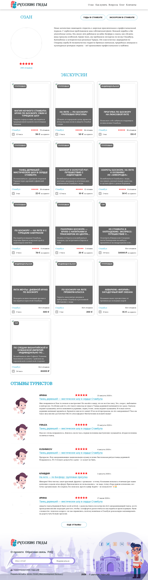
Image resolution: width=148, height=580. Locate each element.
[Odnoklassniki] (115, 544)
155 (133, 134)
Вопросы (113, 4)
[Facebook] (101, 544)
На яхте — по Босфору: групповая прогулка (63, 477)
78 (38, 252)
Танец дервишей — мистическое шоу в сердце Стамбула (70, 399)
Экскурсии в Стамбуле (122, 17)
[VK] (122, 544)
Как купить (101, 4)
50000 (122, 252)
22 (38, 193)
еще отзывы (74, 525)
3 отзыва (89, 248)
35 (124, 311)
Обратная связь (35, 552)
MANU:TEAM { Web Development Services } (45, 574)
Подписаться (63, 561)
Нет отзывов (130, 248)
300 (46, 311)
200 (89, 311)
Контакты (131, 4)
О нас (91, 4)
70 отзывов (44, 130)
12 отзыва (88, 189)
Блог (122, 4)
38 (37, 134)
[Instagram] (129, 544)
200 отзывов (26, 68)
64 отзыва (88, 130)
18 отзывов (131, 130)
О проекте (17, 552)
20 (81, 252)
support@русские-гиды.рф (26, 570)
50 (81, 134)
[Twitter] (108, 544)
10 (81, 193)
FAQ (50, 552)
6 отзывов (45, 248)
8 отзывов (132, 189)
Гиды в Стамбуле (92, 17)
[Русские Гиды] (29, 4)
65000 (45, 371)
